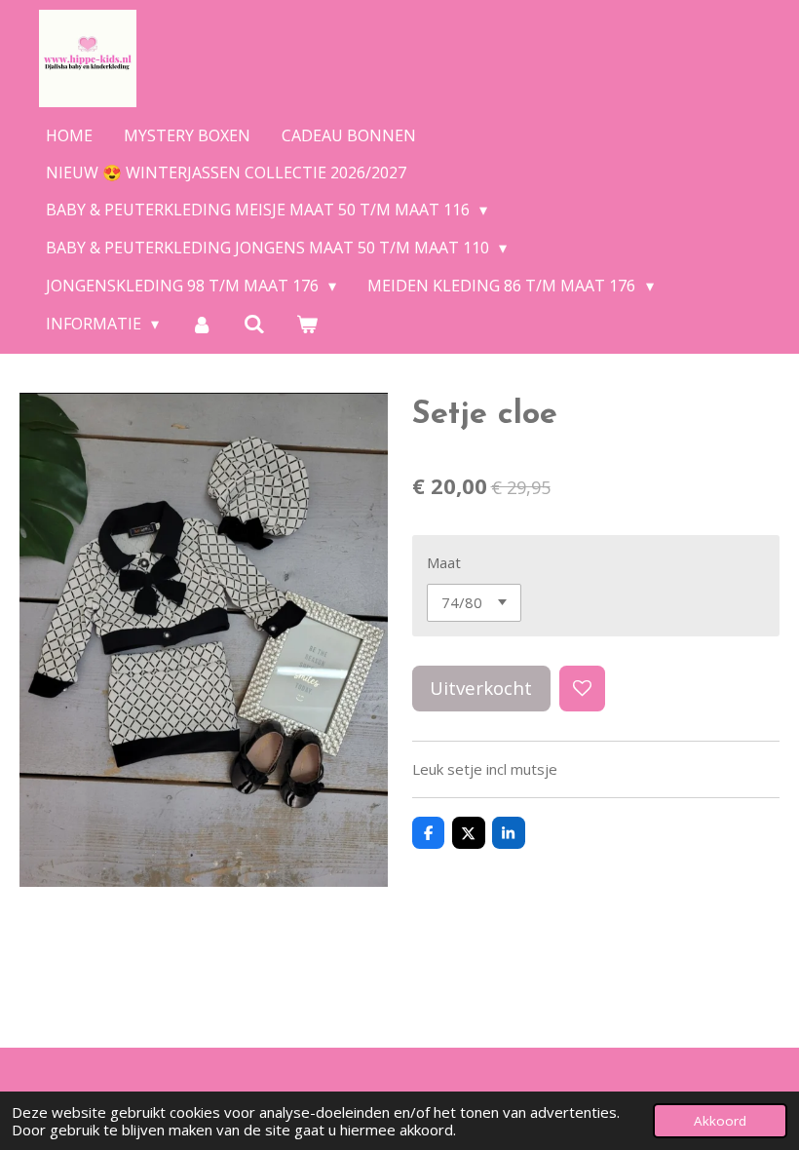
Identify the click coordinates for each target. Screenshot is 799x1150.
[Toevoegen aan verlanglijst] (582, 688)
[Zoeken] (254, 323)
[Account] (200, 323)
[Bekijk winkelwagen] (307, 323)
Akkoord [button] (720, 1121)
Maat (444, 562)
